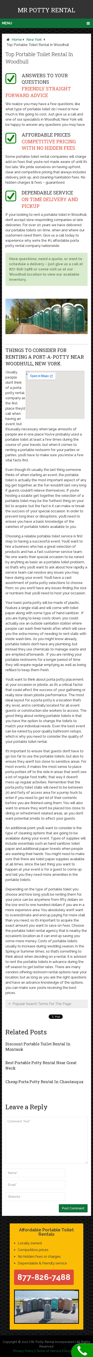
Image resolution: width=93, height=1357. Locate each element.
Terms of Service (48, 1351)
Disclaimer (71, 1351)
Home (17, 40)
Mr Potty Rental (46, 10)
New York (34, 40)
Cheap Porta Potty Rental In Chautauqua (44, 1081)
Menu (7, 23)
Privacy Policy (23, 1351)
